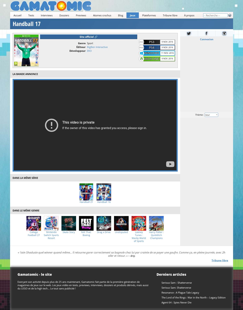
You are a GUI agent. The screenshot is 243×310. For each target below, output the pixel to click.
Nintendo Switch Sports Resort (51, 235)
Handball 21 (86, 202)
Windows (151, 53)
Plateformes (149, 15)
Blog (120, 15)
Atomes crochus (102, 15)
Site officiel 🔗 (89, 36)
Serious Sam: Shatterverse (176, 287)
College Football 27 (34, 234)
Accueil (17, 15)
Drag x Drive (104, 232)
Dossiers (64, 15)
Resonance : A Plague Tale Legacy (180, 292)
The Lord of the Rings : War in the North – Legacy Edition (194, 297)
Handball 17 (27, 24)
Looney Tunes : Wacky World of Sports (139, 237)
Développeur (77, 50)
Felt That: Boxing (86, 234)
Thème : (200, 114)
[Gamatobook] (206, 33)
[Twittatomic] (189, 33)
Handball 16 (104, 202)
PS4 (151, 47)
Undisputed (121, 232)
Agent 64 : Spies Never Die (176, 302)
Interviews (47, 15)
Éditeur (81, 47)
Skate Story (69, 232)
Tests (31, 15)
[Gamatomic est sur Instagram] (224, 33)
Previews (81, 15)
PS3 (151, 42)
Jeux (132, 15)
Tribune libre (170, 15)
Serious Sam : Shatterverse (177, 282)
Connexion (206, 39)
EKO (89, 50)
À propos (189, 15)
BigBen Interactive (97, 47)
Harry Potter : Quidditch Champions (156, 235)
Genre (82, 43)
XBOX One (151, 59)
